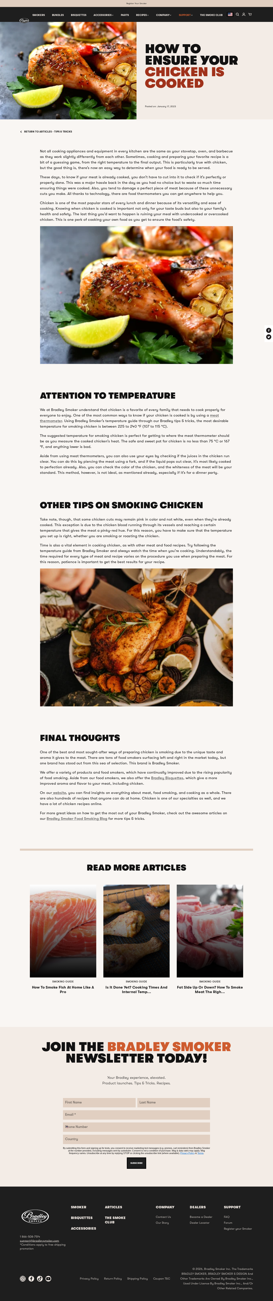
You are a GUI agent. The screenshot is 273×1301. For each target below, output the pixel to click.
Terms (146, 706)
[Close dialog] (166, 581)
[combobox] (114, 662)
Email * (113, 637)
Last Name (116, 620)
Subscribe (136, 714)
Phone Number (119, 654)
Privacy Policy (133, 706)
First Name (116, 603)
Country (114, 672)
